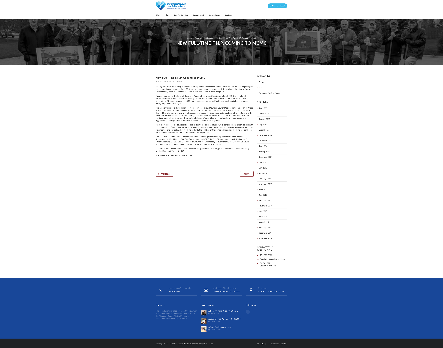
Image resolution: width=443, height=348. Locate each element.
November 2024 (265, 141)
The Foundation (162, 15)
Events (262, 82)
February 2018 (265, 179)
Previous (165, 174)
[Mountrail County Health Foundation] (171, 5)
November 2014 (265, 238)
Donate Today (277, 6)
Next (246, 174)
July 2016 (263, 195)
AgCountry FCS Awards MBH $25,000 (224, 319)
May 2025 (263, 124)
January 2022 (264, 152)
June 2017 (263, 189)
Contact (228, 15)
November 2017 (265, 184)
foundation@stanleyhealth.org (272, 259)
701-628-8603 (174, 291)
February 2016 (265, 200)
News (181, 81)
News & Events (214, 15)
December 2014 (265, 233)
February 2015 (265, 227)
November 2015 (265, 206)
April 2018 (263, 173)
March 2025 (264, 130)
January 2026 (264, 119)
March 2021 (264, 162)
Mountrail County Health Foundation (184, 344)
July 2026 (263, 108)
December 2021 (265, 157)
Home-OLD (260, 344)
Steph (160, 81)
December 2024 (265, 135)
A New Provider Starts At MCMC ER (223, 311)
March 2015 (264, 222)
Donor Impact (198, 15)
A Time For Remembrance (219, 327)
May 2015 (263, 211)
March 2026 (264, 114)
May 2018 (263, 168)
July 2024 (263, 146)
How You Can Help (181, 15)
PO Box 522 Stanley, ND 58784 (271, 291)
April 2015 (263, 217)
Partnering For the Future (269, 93)
